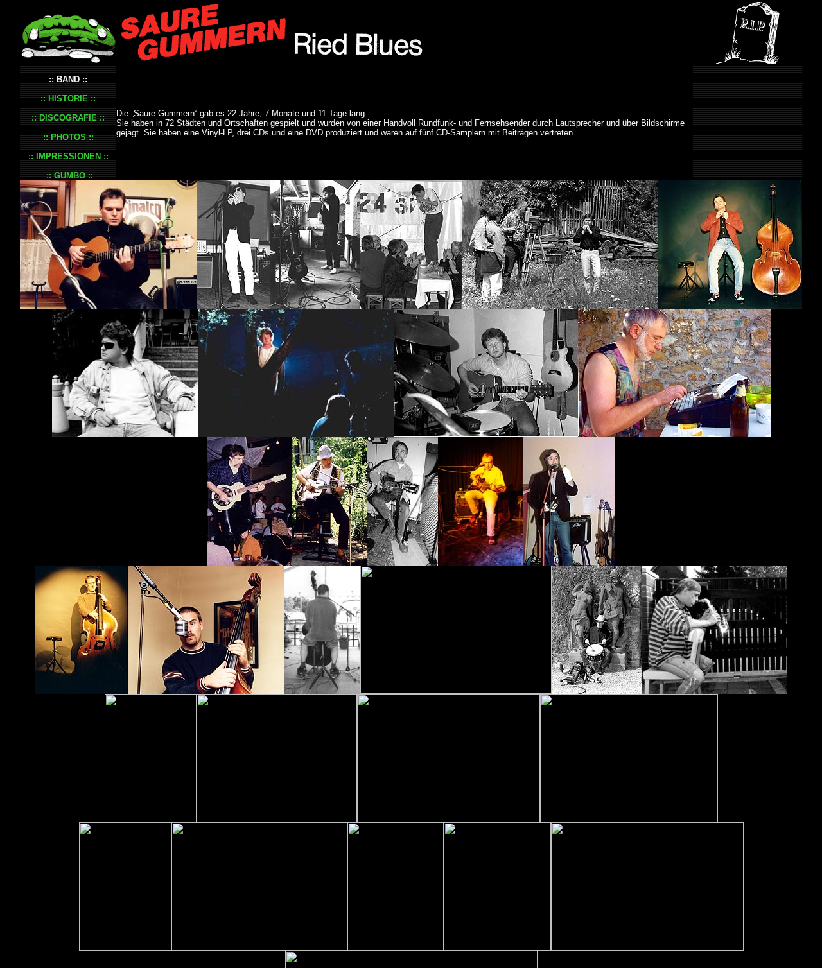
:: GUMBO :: (68, 175)
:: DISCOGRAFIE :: (68, 118)
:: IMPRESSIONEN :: (68, 156)
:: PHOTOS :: (68, 137)
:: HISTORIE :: (68, 98)
